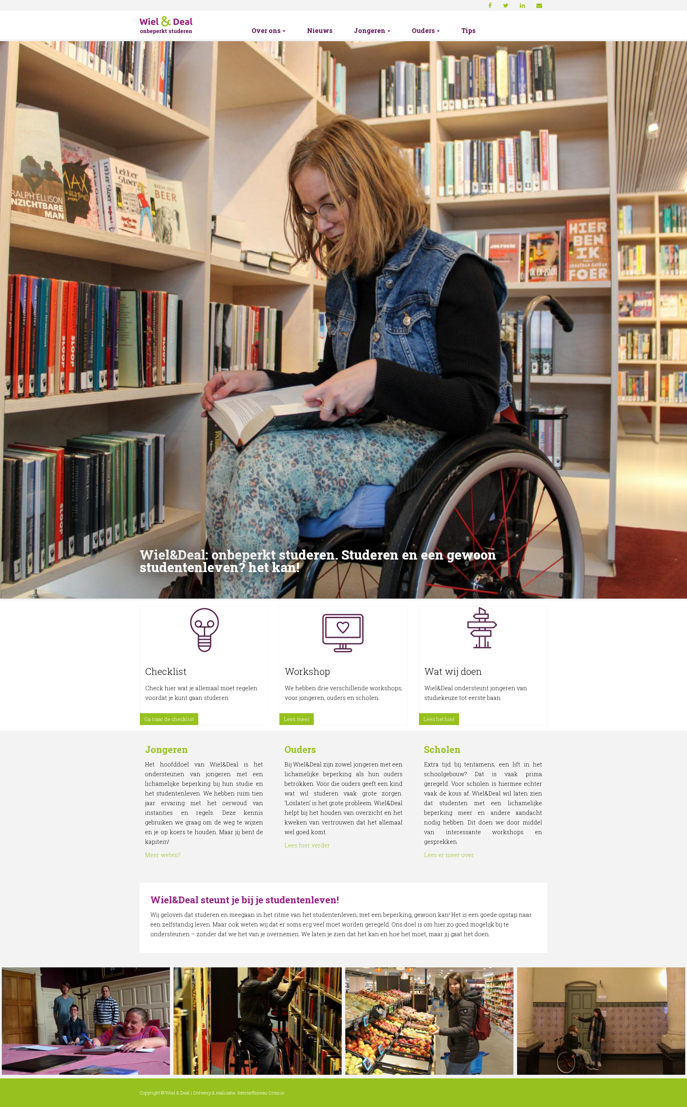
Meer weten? (163, 855)
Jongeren (370, 31)
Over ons (267, 31)
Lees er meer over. (449, 855)
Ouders (424, 31)
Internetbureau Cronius (261, 1092)
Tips (468, 31)
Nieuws (319, 31)
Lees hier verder (307, 845)
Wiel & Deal (177, 1092)
